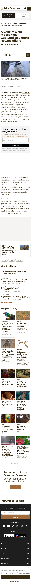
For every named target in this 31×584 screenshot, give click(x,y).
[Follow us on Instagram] (17, 526)
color (4, 260)
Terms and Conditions (19, 150)
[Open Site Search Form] (25, 8)
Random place (24, 15)
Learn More (15, 487)
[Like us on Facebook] (4, 526)
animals (19, 260)
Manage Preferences (15, 581)
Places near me (10, 15)
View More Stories (7, 302)
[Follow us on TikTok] (13, 526)
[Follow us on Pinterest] (22, 526)
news (11, 260)
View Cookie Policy (24, 573)
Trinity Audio (10, 86)
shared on (7, 100)
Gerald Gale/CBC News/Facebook (11, 79)
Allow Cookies (15, 577)
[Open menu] (29, 8)
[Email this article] (6, 55)
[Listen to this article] (10, 55)
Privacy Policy (10, 150)
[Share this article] (2, 55)
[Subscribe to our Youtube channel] (8, 526)
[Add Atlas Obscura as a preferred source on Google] (28, 55)
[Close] (29, 568)
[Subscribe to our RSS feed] (26, 526)
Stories (7, 23)
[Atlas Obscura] (10, 8)
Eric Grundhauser (8, 48)
